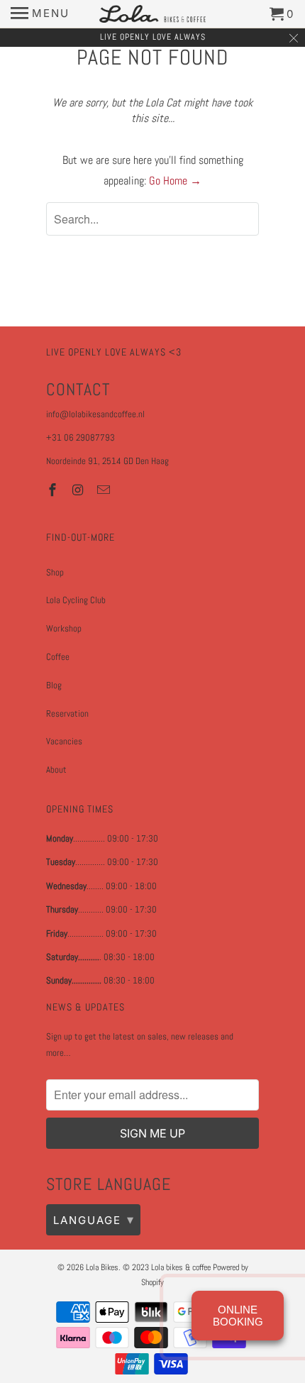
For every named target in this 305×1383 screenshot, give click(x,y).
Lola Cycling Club (76, 600)
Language (94, 1219)
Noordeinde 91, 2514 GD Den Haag (107, 461)
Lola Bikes (102, 1267)
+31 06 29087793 (80, 437)
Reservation (67, 713)
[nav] (40, 14)
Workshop (64, 628)
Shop (55, 572)
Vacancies (64, 741)
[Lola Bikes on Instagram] (79, 490)
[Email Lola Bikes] (105, 490)
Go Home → (175, 180)
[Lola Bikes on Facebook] (54, 490)
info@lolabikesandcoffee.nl (95, 414)
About (56, 770)
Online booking (238, 1316)
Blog (54, 685)
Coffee (58, 657)
